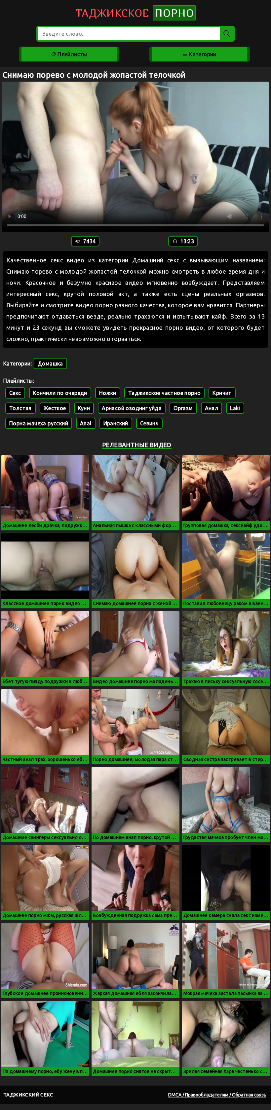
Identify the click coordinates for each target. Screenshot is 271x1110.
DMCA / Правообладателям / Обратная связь (217, 1094)
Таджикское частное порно (164, 393)
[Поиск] (227, 34)
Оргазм (183, 408)
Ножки (107, 393)
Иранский (115, 423)
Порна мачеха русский (38, 423)
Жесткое (55, 408)
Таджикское (134, 13)
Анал (211, 408)
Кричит (222, 393)
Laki (235, 408)
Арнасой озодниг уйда (132, 408)
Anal (86, 423)
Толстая (20, 408)
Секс (15, 393)
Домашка (50, 363)
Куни (84, 408)
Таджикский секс (28, 1094)
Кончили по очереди (60, 393)
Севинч (149, 423)
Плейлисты (71, 54)
